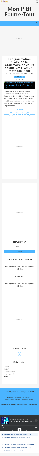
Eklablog (32, 392)
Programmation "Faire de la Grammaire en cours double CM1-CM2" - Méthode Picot (19, 65)
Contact (31, 399)
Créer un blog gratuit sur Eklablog (12, 399)
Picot (32, 73)
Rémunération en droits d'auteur (26, 402)
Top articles (25, 399)
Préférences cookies (32, 404)
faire (22, 73)
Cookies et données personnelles (18, 404)
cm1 (7, 73)
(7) (6, 367)
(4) (9, 374)
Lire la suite (19, 109)
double (18, 73)
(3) (6, 376)
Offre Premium (5, 404)
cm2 (10, 73)
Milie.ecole (20, 267)
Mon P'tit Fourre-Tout (19, 11)
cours (13, 73)
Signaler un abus (8, 402)
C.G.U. (15, 402)
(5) (9, 371)
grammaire (27, 73)
